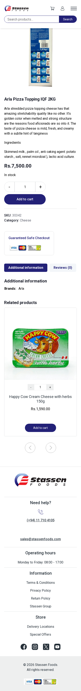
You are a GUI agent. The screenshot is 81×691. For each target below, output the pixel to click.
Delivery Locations (40, 627)
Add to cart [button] (40, 427)
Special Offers (40, 634)
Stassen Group (40, 606)
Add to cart (25, 199)
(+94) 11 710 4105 (40, 520)
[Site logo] (16, 8)
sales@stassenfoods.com (40, 539)
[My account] (62, 8)
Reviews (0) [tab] (63, 268)
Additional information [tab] (25, 268)
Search (67, 19)
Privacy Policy (40, 590)
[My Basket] (52, 8)
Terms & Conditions (40, 583)
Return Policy (40, 598)
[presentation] (30, 448)
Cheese (25, 220)
